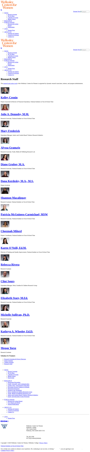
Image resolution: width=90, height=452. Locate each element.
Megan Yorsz (8, 348)
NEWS (6, 370)
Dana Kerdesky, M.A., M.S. (17, 181)
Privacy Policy (43, 443)
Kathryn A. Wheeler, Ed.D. (17, 331)
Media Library (12, 376)
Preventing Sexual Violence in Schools (18, 387)
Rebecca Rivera (10, 264)
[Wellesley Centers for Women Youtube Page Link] (6, 421)
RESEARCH (8, 381)
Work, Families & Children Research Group (20, 392)
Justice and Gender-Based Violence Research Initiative (23, 395)
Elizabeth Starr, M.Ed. (14, 298)
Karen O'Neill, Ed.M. (13, 247)
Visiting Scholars (9, 362)
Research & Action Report (15, 401)
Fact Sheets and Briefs (14, 403)
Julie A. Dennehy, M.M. (15, 114)
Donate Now (76, 11)
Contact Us (11, 412)
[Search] (1, 10)
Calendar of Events (13, 374)
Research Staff (8, 364)
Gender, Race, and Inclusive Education (18, 385)
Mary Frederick (10, 130)
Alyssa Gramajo (10, 147)
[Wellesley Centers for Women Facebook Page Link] (1, 421)
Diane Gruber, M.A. (13, 164)
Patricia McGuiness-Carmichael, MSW (24, 214)
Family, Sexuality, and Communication (18, 384)
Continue (57, 449)
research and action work (10, 83)
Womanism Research (13, 388)
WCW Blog (11, 373)
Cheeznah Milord (11, 231)
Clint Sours (7, 281)
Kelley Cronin (9, 97)
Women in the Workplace (15, 390)
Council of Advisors (13, 410)
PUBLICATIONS (9, 399)
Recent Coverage (12, 371)
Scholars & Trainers (13, 409)
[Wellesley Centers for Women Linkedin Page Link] (4, 421)
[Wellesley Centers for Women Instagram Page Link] (7, 421)
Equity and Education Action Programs (18, 396)
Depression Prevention (14, 382)
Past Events (11, 378)
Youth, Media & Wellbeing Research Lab (19, 393)
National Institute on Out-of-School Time (12, 446)
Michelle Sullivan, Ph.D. (15, 314)
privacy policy (78, 449)
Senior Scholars (8, 360)
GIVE (6, 416)
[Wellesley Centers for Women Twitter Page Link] (3, 421)
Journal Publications (13, 404)
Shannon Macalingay (13, 197)
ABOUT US (7, 407)
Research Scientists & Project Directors (15, 359)
